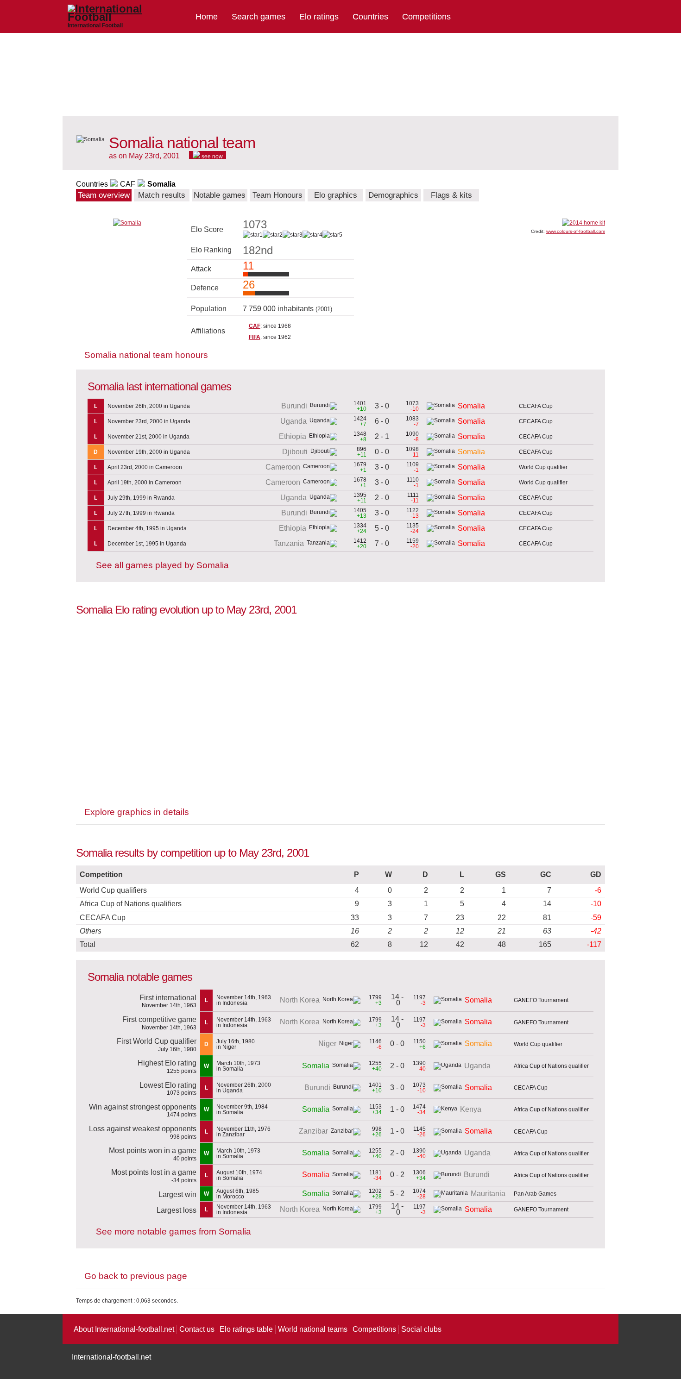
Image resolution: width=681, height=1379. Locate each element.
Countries (370, 16)
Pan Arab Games (535, 1194)
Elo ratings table (246, 1329)
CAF (127, 184)
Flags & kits (451, 195)
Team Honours (277, 195)
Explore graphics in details (136, 812)
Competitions (426, 16)
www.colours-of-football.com (575, 231)
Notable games (220, 195)
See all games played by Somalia (162, 565)
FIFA (254, 337)
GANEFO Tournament (541, 1000)
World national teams (312, 1329)
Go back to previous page (135, 1276)
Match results (161, 195)
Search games (258, 16)
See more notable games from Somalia (173, 1231)
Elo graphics (335, 195)
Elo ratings (319, 16)
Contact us (196, 1329)
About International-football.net (124, 1329)
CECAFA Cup (536, 406)
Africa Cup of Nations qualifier (551, 1066)
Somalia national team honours (146, 355)
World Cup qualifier (543, 467)
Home (206, 16)
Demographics (393, 195)
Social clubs (421, 1329)
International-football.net (111, 1357)
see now (211, 156)
